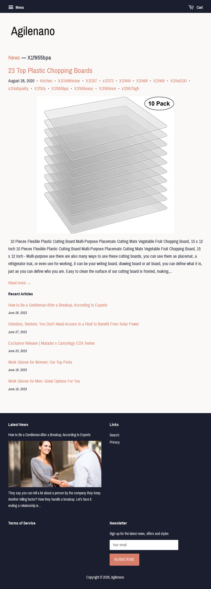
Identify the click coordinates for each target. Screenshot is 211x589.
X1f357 (91, 80)
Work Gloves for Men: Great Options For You (44, 381)
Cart (199, 7)
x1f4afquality (18, 88)
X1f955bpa (59, 88)
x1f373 (108, 80)
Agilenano (117, 577)
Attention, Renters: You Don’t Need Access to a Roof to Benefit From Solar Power (73, 324)
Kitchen (46, 80)
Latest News (18, 424)
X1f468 (142, 80)
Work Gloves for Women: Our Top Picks (40, 362)
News (14, 58)
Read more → (19, 283)
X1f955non (107, 88)
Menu (19, 7)
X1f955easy (83, 88)
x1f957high (130, 88)
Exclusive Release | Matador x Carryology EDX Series (51, 343)
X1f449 (125, 80)
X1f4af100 (178, 80)
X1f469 (159, 80)
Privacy (115, 442)
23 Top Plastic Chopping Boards (50, 70)
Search (114, 435)
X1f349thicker (69, 80)
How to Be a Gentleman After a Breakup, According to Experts (57, 305)
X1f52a (40, 88)
